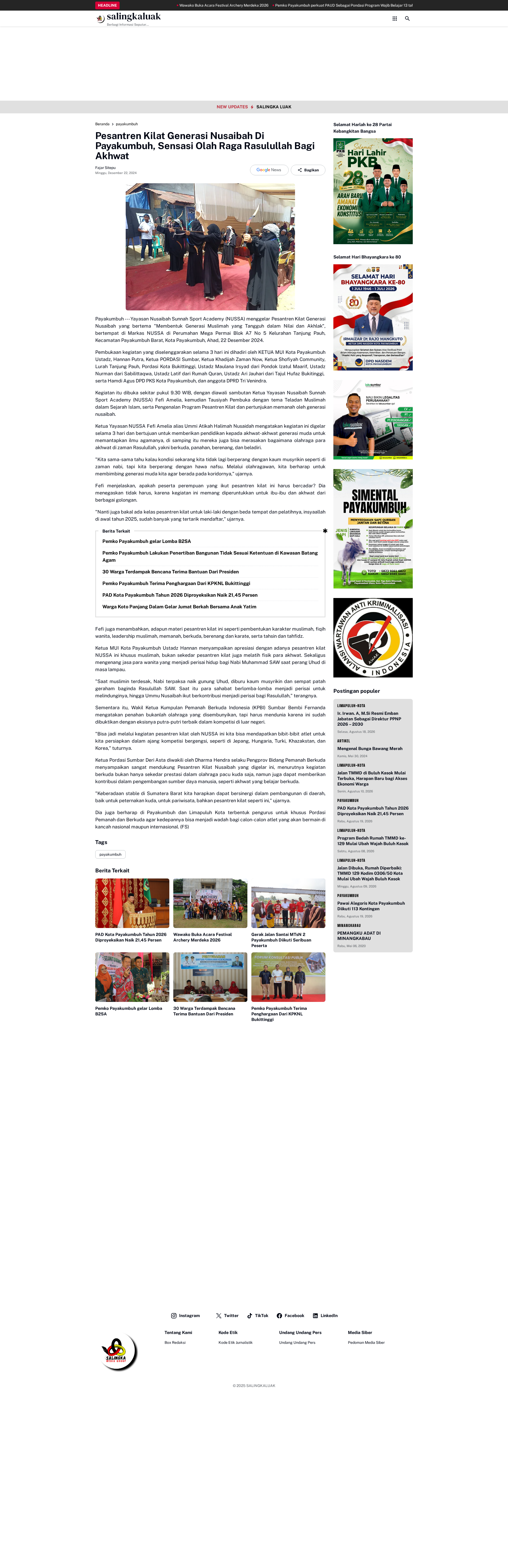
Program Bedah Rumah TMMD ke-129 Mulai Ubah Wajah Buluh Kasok (373, 841)
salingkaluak (134, 16)
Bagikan (311, 170)
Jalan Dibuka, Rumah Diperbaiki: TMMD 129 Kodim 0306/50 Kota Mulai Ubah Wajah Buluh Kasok (370, 874)
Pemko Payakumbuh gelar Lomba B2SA (146, 541)
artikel (343, 741)
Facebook (294, 1315)
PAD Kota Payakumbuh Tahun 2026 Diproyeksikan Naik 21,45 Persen (180, 595)
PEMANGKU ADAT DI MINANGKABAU (359, 936)
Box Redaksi (175, 1342)
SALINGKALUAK (260, 1386)
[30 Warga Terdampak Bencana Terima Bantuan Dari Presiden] (210, 977)
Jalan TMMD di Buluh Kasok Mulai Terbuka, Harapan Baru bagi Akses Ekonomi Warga (372, 778)
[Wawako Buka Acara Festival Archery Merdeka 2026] (210, 903)
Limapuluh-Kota (351, 705)
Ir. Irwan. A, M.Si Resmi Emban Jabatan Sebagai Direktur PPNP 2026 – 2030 (369, 719)
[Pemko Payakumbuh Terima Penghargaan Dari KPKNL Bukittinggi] (288, 977)
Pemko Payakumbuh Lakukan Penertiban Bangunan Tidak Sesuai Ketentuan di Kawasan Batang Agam (210, 556)
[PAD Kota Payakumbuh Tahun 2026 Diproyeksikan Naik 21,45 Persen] (132, 903)
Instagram (189, 1315)
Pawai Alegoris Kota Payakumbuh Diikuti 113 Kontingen (371, 906)
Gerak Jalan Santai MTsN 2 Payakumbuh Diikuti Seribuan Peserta (281, 940)
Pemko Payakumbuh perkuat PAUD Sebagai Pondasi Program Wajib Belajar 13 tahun (311, 5)
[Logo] (116, 1351)
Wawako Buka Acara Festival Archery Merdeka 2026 (189, 5)
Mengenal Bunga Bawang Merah (369, 748)
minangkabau (349, 925)
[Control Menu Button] (394, 18)
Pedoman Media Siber (366, 1342)
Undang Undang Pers (297, 1342)
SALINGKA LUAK (273, 106)
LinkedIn (329, 1315)
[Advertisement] (254, 37)
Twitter (231, 1315)
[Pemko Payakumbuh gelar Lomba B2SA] (132, 977)
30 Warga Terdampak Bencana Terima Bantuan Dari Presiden (170, 571)
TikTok (261, 1315)
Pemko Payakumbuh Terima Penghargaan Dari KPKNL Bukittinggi (176, 583)
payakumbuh (110, 854)
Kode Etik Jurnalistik (236, 1342)
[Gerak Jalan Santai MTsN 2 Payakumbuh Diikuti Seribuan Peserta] (288, 903)
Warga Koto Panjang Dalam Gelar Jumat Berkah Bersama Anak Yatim (179, 606)
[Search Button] (407, 18)
